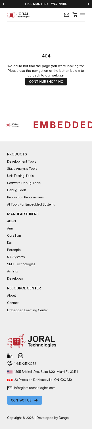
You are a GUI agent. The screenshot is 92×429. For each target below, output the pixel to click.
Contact (13, 303)
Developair (15, 278)
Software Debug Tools (24, 183)
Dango (64, 418)
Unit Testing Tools (20, 176)
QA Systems (16, 257)
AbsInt (11, 221)
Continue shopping (46, 81)
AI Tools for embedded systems (31, 204)
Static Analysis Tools (22, 168)
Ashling (12, 271)
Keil (9, 242)
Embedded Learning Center (27, 310)
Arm (10, 228)
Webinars (59, 3)
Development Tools (21, 161)
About (11, 295)
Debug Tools (16, 190)
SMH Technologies (21, 264)
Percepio (14, 250)
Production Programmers (25, 197)
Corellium (14, 235)
